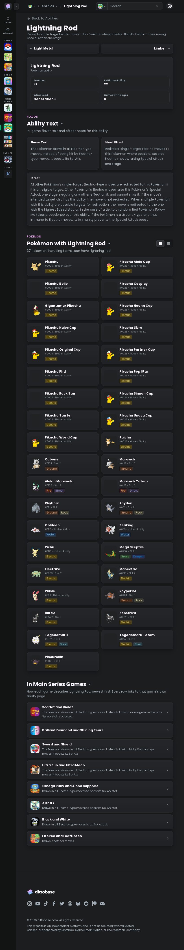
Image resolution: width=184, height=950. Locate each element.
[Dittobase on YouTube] (37, 903)
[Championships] (8, 159)
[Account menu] (169, 5)
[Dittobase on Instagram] (29, 903)
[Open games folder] (8, 141)
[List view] (168, 243)
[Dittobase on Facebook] (53, 903)
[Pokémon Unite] (8, 67)
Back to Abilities (45, 18)
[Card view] (160, 243)
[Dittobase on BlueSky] (78, 903)
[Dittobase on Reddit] (86, 903)
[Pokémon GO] (8, 47)
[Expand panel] (16, 6)
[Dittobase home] (8, 6)
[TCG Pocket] (8, 81)
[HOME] (8, 127)
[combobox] (134, 6)
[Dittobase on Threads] (70, 903)
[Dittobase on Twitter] (62, 903)
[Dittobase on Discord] (102, 903)
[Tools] (8, 174)
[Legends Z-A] (8, 107)
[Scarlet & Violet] (8, 117)
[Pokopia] (8, 57)
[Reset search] (157, 6)
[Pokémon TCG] (8, 91)
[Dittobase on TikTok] (45, 903)
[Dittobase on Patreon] (94, 903)
